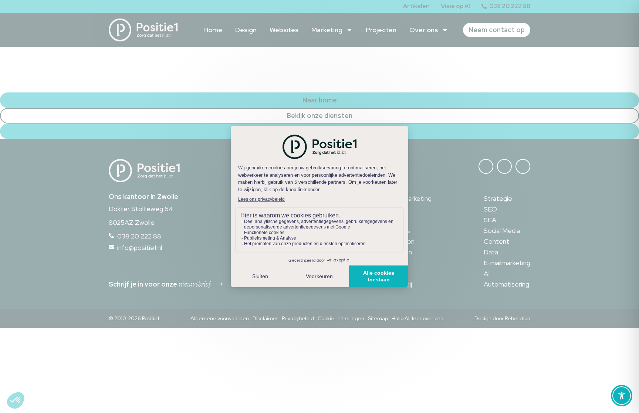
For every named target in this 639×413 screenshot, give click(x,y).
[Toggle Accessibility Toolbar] (622, 396)
